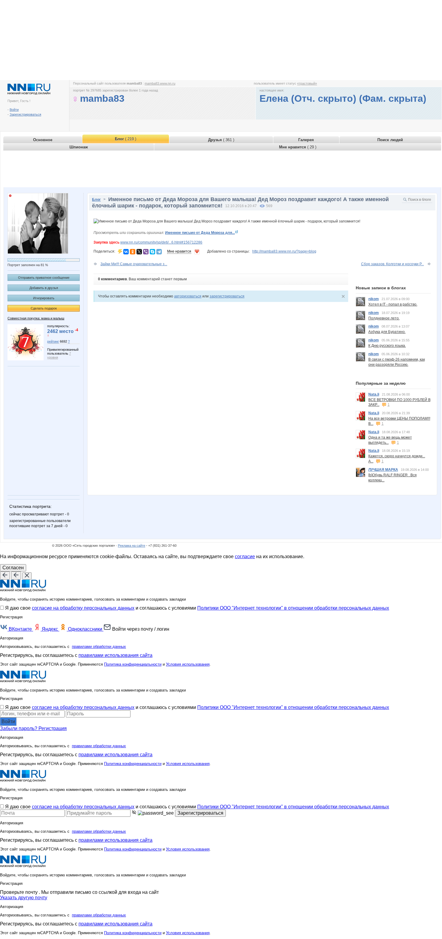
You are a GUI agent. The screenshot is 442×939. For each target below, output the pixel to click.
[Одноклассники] (132, 251)
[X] (139, 251)
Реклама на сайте (131, 545)
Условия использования (188, 664)
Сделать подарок (44, 308)
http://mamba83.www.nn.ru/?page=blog (284, 251)
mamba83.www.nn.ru (160, 83)
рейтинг (53, 341)
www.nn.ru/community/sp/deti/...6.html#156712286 (161, 242)
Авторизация (11, 638)
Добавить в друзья (43, 288)
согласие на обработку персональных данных (83, 608)
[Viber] (146, 251)
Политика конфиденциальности (132, 664)
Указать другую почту (23, 897)
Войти (14, 109)
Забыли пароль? (19, 728)
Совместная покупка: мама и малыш (36, 318)
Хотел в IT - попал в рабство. (392, 304)
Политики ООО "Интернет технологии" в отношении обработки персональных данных (293, 608)
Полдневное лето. (384, 318)
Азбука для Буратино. (387, 332)
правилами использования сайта (115, 655)
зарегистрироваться (227, 296)
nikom (373, 299)
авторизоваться (187, 296)
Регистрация (52, 728)
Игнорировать (43, 298)
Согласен (13, 567)
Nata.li (373, 394)
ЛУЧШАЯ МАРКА (383, 470)
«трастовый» (307, 83)
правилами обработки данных (99, 646)
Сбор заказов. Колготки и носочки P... (392, 264)
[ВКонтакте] (126, 251)
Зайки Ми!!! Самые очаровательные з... (133, 264)
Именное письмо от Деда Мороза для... (200, 233)
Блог (96, 199)
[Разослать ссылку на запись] (120, 251)
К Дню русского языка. (387, 346)
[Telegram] (159, 251)
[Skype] (152, 251)
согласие (245, 556)
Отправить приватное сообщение (43, 277)
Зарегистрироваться (25, 114)
